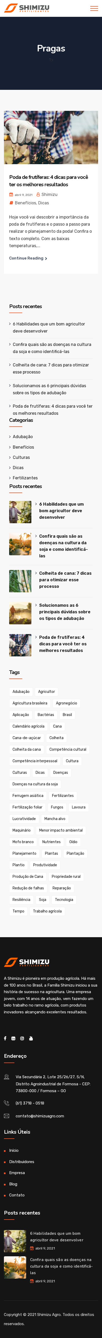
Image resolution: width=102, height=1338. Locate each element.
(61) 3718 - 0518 (30, 1103)
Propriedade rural (66, 876)
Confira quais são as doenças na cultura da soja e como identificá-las (63, 546)
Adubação (23, 436)
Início (14, 1150)
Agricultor (46, 691)
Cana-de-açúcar (27, 738)
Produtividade (45, 865)
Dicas (43, 202)
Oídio (73, 842)
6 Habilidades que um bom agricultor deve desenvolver (61, 511)
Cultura (72, 761)
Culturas (21, 457)
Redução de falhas (28, 888)
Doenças (60, 772)
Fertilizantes (25, 477)
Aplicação (21, 715)
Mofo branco (23, 842)
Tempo (18, 911)
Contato (17, 1195)
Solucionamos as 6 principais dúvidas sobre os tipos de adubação (64, 612)
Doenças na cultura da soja (35, 784)
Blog (13, 1184)
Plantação (75, 853)
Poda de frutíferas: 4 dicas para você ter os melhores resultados (48, 181)
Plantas (51, 853)
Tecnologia (64, 900)
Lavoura (79, 807)
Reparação (62, 888)
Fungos (57, 807)
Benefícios (25, 202)
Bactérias (46, 715)
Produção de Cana (28, 876)
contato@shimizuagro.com (40, 1116)
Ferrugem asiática (28, 796)
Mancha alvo (54, 819)
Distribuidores (21, 1161)
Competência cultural (67, 749)
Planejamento (24, 853)
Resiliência (21, 900)
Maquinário (22, 830)
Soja (42, 900)
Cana (57, 726)
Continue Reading (26, 258)
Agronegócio (66, 703)
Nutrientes (51, 842)
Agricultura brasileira (30, 703)
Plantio (19, 865)
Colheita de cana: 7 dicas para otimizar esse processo (65, 580)
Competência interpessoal (35, 761)
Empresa (17, 1172)
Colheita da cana (27, 749)
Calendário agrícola (28, 726)
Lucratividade (24, 819)
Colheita (56, 738)
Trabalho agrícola (47, 911)
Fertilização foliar (27, 807)
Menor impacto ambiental (61, 830)
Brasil (67, 715)
